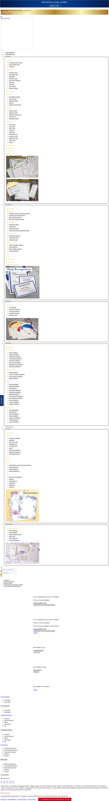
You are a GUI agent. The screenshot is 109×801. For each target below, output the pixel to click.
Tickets (11, 142)
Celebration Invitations (15, 392)
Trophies (8, 256)
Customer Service (6, 715)
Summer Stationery (14, 471)
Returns (6, 722)
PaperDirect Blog (6, 14)
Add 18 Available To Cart (40, 603)
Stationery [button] (8, 56)
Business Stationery (10, 69)
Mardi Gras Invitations (15, 366)
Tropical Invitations (14, 402)
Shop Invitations (9, 347)
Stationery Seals (13, 113)
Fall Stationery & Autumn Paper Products (20, 465)
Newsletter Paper (13, 74)
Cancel (35, 633)
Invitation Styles (9, 407)
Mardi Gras (12, 485)
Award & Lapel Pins (10, 261)
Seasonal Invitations (10, 369)
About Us (4, 799)
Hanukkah (11, 440)
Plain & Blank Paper (14, 64)
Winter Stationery (13, 467)
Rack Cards (12, 132)
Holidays (8, 435)
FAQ (5, 726)
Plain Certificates (13, 538)
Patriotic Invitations (14, 354)
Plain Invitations (13, 532)
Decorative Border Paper (15, 62)
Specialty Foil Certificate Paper (17, 215)
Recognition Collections (11, 242)
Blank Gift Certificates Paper (16, 219)
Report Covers (13, 99)
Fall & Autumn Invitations (15, 376)
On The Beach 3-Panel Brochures (12, 586)
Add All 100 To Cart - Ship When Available (44, 605)
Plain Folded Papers (14, 540)
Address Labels (13, 111)
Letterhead (12, 76)
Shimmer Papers (10, 150)
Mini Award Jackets (14, 228)
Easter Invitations (13, 353)
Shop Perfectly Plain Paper (12, 528)
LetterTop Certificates (15, 80)
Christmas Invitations (14, 360)
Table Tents (12, 140)
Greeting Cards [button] (9, 426)
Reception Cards (13, 134)
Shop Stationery (9, 60)
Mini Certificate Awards (15, 217)
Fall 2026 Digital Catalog (10, 748)
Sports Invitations (13, 400)
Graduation (12, 483)
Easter (10, 448)
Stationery (6, 580)
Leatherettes (12, 226)
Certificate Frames (14, 238)
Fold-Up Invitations (14, 414)
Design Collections (10, 145)
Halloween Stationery (15, 452)
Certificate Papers (10, 211)
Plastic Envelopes (13, 101)
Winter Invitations (13, 378)
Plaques (7, 254)
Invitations (8, 153)
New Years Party (13, 442)
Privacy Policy (32, 799)
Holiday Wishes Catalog (10, 752)
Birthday (11, 479)
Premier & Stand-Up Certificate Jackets (19, 230)
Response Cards (13, 136)
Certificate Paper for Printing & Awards (19, 213)
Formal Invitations (14, 384)
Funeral (7, 459)
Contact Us (7, 718)
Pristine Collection (14, 251)
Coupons (6, 755)
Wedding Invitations (14, 386)
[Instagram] (13, 783)
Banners (11, 103)
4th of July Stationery (14, 450)
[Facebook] (7, 783)
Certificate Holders (10, 222)
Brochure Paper (13, 72)
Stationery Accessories (15, 105)
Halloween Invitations (15, 356)
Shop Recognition (10, 208)
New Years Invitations (15, 362)
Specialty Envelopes (14, 313)
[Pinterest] (10, 783)
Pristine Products (13, 88)
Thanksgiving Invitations (15, 358)
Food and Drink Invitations (16, 396)
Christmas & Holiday (14, 438)
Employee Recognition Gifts (12, 264)
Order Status (7, 702)
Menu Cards (12, 124)
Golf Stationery (13, 481)
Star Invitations (13, 388)
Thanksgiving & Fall (14, 454)
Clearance (6, 754)
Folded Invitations (13, 420)
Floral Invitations (13, 372)
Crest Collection (13, 247)
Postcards (11, 84)
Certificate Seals (13, 240)
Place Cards (12, 128)
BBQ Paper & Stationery (15, 477)
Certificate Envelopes (14, 236)
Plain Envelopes (13, 530)
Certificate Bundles (10, 259)
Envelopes (12, 66)
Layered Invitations (14, 422)
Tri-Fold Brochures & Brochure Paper (13, 584)
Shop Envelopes (9, 305)
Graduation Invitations (15, 390)
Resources (4, 745)
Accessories (8, 107)
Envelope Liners (13, 315)
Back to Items (37, 670)
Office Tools (12, 116)
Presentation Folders (14, 97)
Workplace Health (13, 118)
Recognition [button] (8, 204)
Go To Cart (36, 652)
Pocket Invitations (13, 416)
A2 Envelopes (12, 307)
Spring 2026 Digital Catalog (10, 750)
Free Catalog (7, 700)
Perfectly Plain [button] (9, 524)
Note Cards (12, 126)
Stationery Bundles (10, 91)
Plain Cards (12, 536)
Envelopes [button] (8, 301)
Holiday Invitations (10, 349)
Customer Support (9, 720)
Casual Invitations (13, 410)
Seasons (8, 462)
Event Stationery (9, 121)
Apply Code (54, 6)
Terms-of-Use (21, 799)
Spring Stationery (13, 469)
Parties (7, 474)
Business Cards (13, 78)
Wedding (11, 487)
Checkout (36, 672)
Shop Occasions (9, 432)
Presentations (9, 94)
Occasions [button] (8, 428)
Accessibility (12, 799)
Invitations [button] (8, 343)
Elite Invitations (13, 412)
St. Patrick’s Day (13, 446)
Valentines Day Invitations (16, 364)
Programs (11, 130)
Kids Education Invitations (16, 398)
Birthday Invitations (14, 394)
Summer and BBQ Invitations (17, 374)
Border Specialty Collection (16, 245)
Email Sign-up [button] (10, 54)
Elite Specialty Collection (15, 249)
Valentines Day (13, 444)
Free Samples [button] (9, 52)
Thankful (8, 457)
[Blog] (5, 783)
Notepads (11, 82)
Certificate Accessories (11, 233)
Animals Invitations (14, 404)
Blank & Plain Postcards (15, 534)
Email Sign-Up (5, 793)
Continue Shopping (38, 650)
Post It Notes (12, 86)
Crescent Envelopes (14, 311)
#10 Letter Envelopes (14, 309)
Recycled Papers (9, 148)
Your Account (5, 697)
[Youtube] (2, 783)
